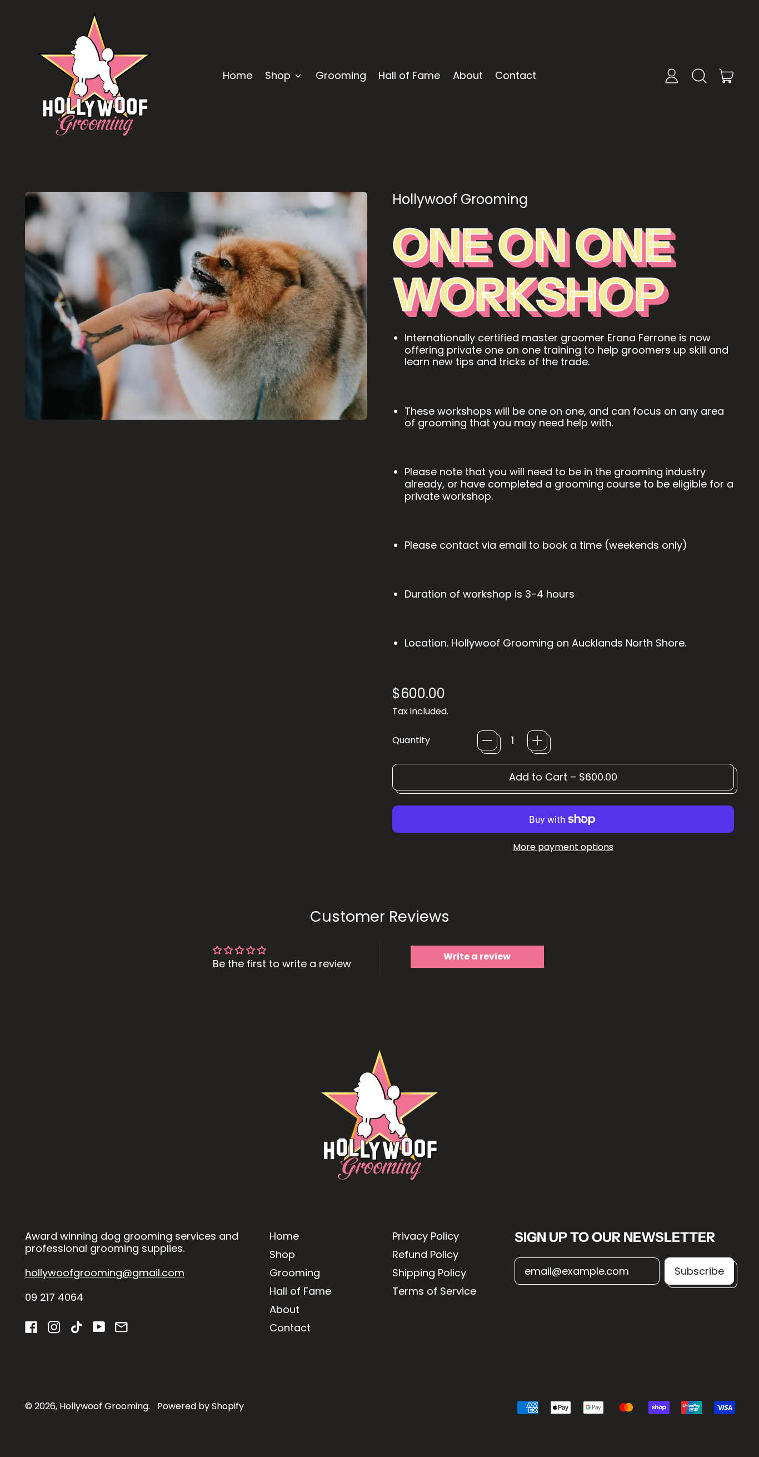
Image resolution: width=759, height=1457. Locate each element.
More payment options (563, 847)
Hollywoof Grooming (460, 199)
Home (237, 75)
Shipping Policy (429, 1273)
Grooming (341, 75)
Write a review (477, 956)
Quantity (411, 740)
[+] (537, 740)
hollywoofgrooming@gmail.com (104, 1273)
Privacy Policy (425, 1236)
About (468, 75)
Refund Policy (425, 1254)
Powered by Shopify (200, 1406)
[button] (699, 76)
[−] (487, 740)
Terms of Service (434, 1291)
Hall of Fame (409, 75)
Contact (515, 75)
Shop (282, 1254)
